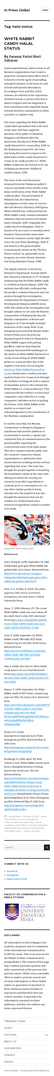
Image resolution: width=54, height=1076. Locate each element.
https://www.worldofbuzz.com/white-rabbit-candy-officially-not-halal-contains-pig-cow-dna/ (25, 654)
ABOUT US (10, 1041)
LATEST (8, 1028)
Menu (45, 10)
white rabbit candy (12, 831)
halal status (42, 825)
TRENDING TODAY (14, 1021)
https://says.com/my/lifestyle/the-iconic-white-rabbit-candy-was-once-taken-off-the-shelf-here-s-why (26, 624)
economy (32, 825)
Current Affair (10, 819)
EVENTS (8, 1062)
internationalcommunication (17, 828)
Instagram (13, 875)
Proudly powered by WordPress (34, 1071)
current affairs (21, 825)
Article (44, 816)
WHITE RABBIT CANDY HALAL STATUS (19, 43)
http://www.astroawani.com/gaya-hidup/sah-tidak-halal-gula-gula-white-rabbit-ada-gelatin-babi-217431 (26, 577)
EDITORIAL (10, 1034)
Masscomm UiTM (17, 879)
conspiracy (9, 825)
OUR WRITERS (12, 1048)
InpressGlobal (14, 816)
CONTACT (9, 1055)
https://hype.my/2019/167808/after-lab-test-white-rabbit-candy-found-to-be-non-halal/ (26, 678)
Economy (21, 819)
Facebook (12, 871)
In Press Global (17, 10)
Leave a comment (31, 831)
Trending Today (26, 822)
